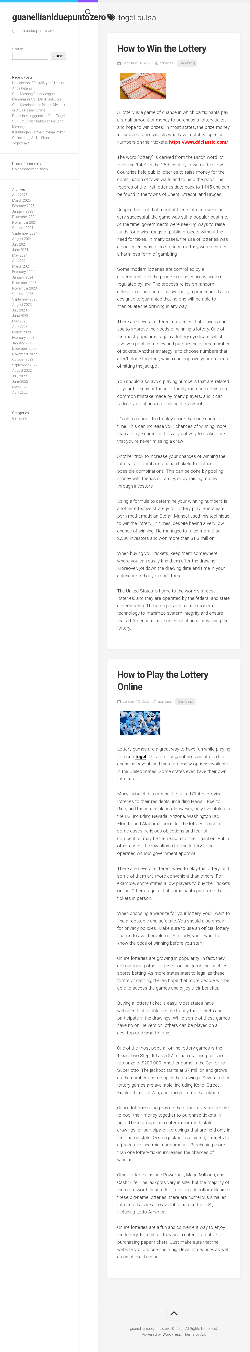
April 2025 (20, 195)
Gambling (19, 418)
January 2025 (22, 211)
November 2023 (24, 288)
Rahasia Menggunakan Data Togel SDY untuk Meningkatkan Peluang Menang (38, 121)
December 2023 (24, 283)
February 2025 (23, 206)
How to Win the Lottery (161, 48)
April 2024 (20, 261)
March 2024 (21, 266)
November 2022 (24, 354)
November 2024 (24, 222)
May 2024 (19, 255)
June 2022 (20, 381)
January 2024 (22, 277)
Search (17, 49)
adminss (167, 63)
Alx (202, 1334)
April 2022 (20, 392)
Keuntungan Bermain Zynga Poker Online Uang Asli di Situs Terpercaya (38, 137)
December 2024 (24, 217)
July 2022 (19, 376)
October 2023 (22, 294)
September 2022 (24, 365)
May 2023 (19, 321)
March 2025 (21, 200)
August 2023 (22, 305)
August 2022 (22, 370)
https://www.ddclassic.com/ (198, 142)
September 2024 (24, 233)
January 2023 (22, 343)
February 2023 (23, 338)
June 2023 (20, 316)
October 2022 (22, 359)
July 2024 (19, 244)
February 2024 (23, 272)
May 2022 (19, 387)
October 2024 (22, 228)
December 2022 (24, 349)
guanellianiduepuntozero (39, 17)
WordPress (172, 1334)
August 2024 (22, 239)
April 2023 (20, 327)
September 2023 (24, 299)
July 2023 (19, 310)
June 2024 (20, 250)
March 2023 (21, 332)
